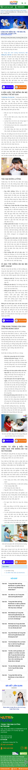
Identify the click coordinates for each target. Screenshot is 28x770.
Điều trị (23, 37)
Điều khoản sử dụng (6, 736)
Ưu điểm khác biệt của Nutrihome (15, 572)
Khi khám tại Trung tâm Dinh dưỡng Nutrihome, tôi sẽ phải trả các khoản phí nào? (17, 625)
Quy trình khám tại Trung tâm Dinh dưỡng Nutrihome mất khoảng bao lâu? (16, 635)
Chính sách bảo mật (6, 737)
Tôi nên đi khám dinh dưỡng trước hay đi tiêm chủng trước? (16, 668)
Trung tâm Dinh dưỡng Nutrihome (14, 52)
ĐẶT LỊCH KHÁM (8, 744)
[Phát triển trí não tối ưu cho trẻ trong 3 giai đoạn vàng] (14, 697)
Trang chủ (3, 10)
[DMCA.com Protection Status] (23, 753)
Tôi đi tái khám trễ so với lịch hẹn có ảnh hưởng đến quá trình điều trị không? (16, 644)
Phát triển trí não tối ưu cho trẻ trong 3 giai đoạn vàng (14, 708)
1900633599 (20, 7)
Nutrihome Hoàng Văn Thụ (10, 742)
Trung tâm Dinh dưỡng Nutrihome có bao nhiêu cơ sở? (16, 677)
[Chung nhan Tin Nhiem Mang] (15, 753)
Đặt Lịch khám (24, 768)
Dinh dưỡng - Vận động (15, 37)
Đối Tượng (3, 37)
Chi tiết (7, 37)
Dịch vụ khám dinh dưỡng (13, 10)
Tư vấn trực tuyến (8, 7)
